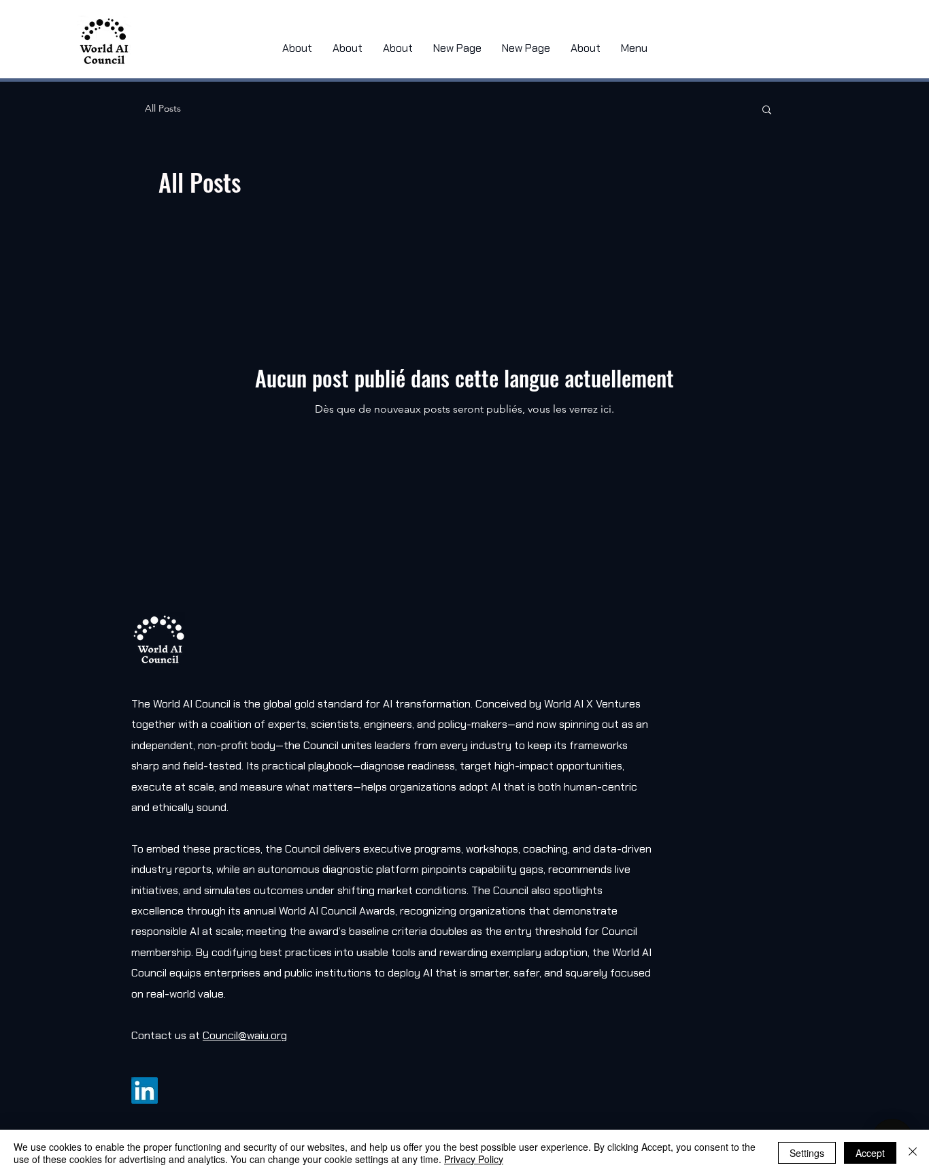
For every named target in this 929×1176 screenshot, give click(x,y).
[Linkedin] (144, 1090)
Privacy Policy (473, 1159)
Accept (870, 1153)
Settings (807, 1153)
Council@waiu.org (245, 1035)
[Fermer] (913, 1153)
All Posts (163, 108)
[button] (766, 111)
